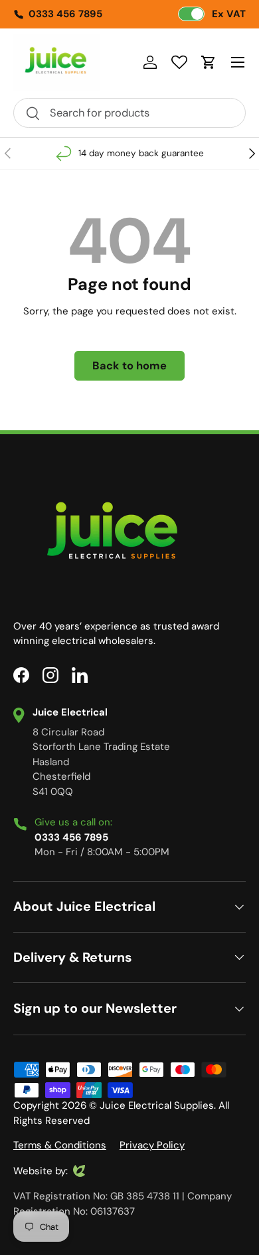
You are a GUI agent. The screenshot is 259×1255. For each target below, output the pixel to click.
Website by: (40, 1171)
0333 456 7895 (65, 14)
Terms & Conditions (59, 1145)
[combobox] (129, 113)
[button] (208, 62)
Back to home (129, 366)
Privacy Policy (152, 1145)
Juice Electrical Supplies (157, 1105)
